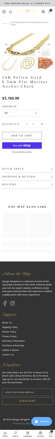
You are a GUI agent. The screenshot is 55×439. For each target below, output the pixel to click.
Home (4, 23)
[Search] (10, 11)
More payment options (22, 152)
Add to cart (21, 135)
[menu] (4, 11)
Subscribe (27, 401)
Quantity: (11, 124)
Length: (9, 106)
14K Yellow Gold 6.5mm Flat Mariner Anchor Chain (25, 81)
